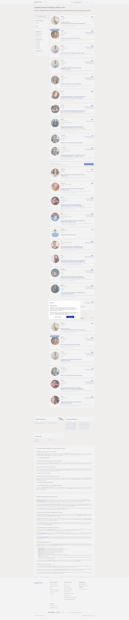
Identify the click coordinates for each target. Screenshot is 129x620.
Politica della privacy (65, 314)
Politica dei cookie (58, 314)
